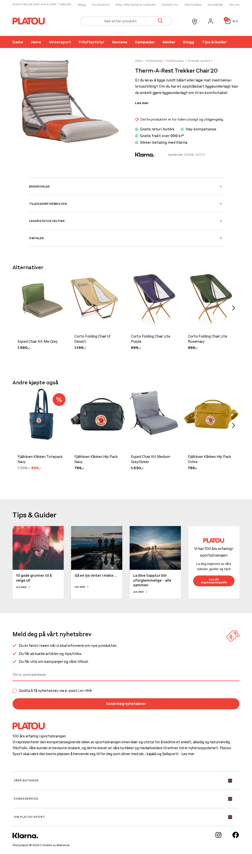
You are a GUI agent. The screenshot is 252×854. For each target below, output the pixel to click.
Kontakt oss (170, 5)
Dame (18, 42)
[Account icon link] (210, 21)
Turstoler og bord (199, 61)
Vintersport (60, 42)
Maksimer (63, 845)
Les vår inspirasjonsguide (214, 580)
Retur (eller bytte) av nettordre (136, 5)
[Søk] (160, 21)
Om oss (234, 5)
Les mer (141, 103)
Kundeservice (101, 5)
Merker (169, 42)
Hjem (138, 61)
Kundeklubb (215, 5)
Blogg (82, 5)
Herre (36, 42)
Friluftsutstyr (91, 42)
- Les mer (186, 753)
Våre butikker (193, 5)
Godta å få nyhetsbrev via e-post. (55, 690)
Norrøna (119, 42)
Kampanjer (145, 42)
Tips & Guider (214, 42)
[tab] (126, 186)
